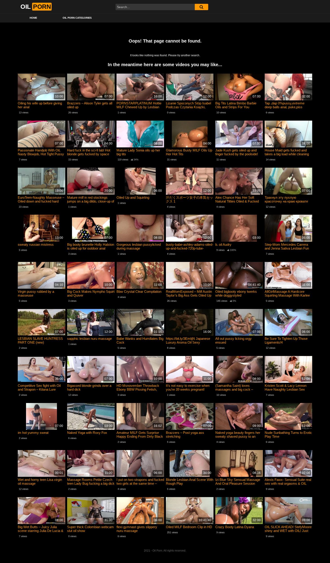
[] (201, 7)
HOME (33, 17)
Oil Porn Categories (77, 17)
